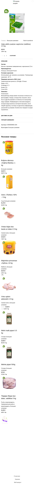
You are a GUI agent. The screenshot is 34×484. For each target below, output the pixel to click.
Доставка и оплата (6, 451)
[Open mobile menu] (2, 2)
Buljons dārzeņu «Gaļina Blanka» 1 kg (8, 162)
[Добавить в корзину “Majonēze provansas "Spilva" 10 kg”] (3, 257)
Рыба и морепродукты (7, 402)
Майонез (3, 267)
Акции (3, 449)
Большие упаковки (12, 40)
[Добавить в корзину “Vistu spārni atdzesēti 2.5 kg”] (3, 293)
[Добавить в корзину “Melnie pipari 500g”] (3, 361)
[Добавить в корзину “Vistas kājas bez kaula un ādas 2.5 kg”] (3, 224)
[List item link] (17, 438)
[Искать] (26, 2)
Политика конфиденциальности (10, 468)
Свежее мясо (5, 233)
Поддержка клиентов (7, 454)
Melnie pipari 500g (8, 364)
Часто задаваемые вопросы (9, 457)
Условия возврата (6, 465)
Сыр (2, 201)
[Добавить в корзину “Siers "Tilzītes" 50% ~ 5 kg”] (3, 192)
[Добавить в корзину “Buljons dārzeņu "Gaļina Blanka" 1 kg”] (3, 157)
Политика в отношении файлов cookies (12, 471)
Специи (3, 336)
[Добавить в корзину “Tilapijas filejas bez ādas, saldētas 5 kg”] (3, 393)
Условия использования (8, 462)
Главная (3, 40)
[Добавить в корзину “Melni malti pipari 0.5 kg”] (3, 327)
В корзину (13, 55)
